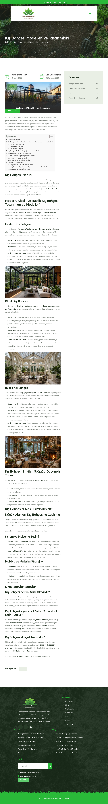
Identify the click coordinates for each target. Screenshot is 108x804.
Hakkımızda (69, 701)
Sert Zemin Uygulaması (64, 745)
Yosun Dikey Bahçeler (77, 98)
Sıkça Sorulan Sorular (16, 162)
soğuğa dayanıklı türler (44, 480)
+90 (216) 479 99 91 (28, 776)
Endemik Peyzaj (10, 42)
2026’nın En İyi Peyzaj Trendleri (67, 749)
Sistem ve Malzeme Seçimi (19, 158)
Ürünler (67, 705)
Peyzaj (23, 669)
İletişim (67, 720)
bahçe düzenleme (53, 189)
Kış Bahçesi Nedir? (14, 139)
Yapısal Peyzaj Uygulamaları (66, 734)
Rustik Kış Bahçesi (17, 148)
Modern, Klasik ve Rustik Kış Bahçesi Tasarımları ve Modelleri (30, 142)
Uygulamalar (69, 709)
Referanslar (69, 713)
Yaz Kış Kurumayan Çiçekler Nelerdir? (70, 738)
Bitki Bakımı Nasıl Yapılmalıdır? (67, 753)
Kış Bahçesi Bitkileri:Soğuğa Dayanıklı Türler (23, 151)
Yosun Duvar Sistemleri (26, 741)
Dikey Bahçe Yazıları (77, 88)
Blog (20, 42)
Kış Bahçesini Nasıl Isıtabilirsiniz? (20, 153)
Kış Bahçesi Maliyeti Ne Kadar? (21, 169)
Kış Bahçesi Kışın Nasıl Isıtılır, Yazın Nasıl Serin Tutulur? (29, 167)
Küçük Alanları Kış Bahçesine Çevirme (21, 156)
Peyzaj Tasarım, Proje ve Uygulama (31, 734)
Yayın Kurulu (69, 724)
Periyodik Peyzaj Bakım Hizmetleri (30, 738)
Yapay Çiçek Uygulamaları (27, 749)
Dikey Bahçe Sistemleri (26, 745)
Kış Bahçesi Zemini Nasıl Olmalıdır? (22, 165)
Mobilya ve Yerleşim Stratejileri (21, 160)
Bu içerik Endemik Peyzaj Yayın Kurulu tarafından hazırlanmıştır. (28, 656)
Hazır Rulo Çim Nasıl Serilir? (66, 741)
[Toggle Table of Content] (50, 136)
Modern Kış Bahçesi (17, 144)
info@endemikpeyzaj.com (30, 772)
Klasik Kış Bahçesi (17, 146)
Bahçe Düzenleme (76, 84)
